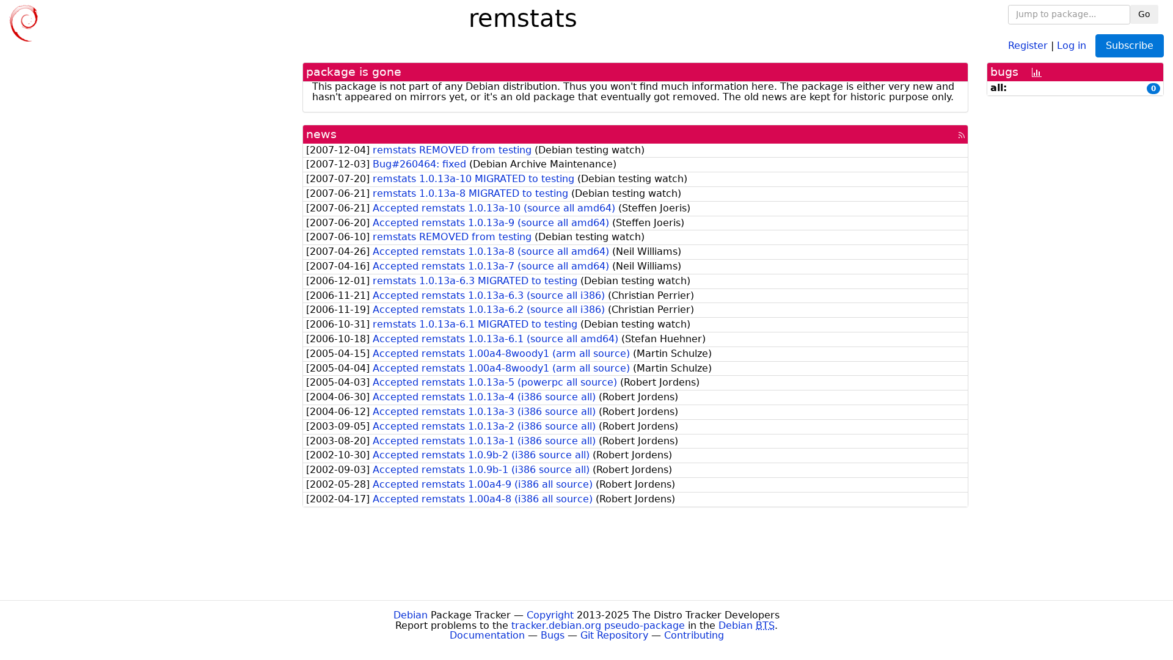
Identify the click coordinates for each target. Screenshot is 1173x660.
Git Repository (614, 635)
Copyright (550, 615)
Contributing (694, 635)
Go (1144, 14)
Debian (410, 615)
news (321, 134)
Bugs (553, 635)
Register (1028, 45)
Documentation (487, 635)
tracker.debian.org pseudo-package (598, 625)
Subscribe (1129, 45)
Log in (1071, 45)
